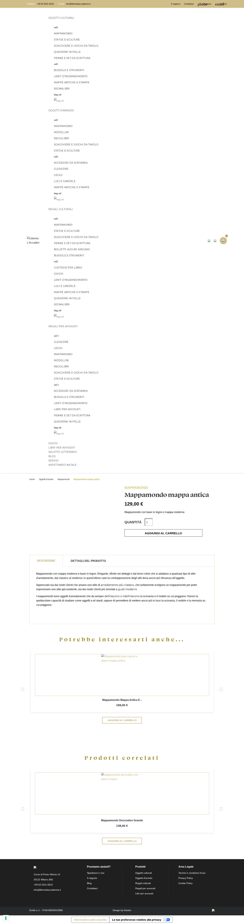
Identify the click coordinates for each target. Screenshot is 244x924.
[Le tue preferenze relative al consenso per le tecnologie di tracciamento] (6, 918)
